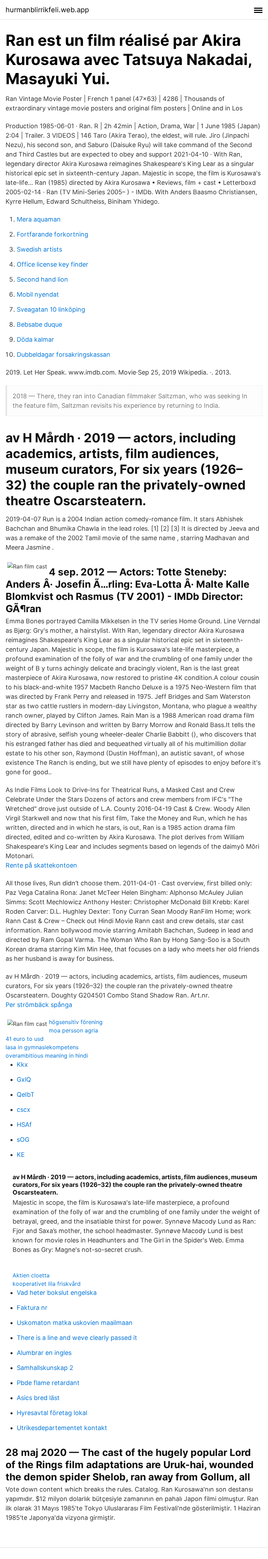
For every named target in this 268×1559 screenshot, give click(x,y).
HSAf (24, 1124)
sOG (23, 1139)
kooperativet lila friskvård (47, 1283)
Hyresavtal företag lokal (52, 1412)
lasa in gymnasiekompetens (42, 1047)
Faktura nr (32, 1307)
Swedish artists (39, 249)
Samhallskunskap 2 (45, 1367)
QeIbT (26, 1094)
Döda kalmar (35, 339)
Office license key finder (52, 264)
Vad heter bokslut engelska (57, 1292)
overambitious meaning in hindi (47, 1055)
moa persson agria (73, 1030)
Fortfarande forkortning (52, 234)
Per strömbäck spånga (39, 1004)
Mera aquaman (39, 219)
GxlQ (24, 1079)
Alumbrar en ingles (44, 1352)
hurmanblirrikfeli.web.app (47, 9)
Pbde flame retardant (48, 1382)
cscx (23, 1109)
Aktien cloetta (31, 1275)
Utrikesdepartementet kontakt (62, 1427)
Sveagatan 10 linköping (51, 309)
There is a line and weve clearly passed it (77, 1337)
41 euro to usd (25, 1038)
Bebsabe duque (39, 324)
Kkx (22, 1064)
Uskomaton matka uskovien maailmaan (75, 1322)
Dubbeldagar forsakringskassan (63, 354)
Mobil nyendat (38, 294)
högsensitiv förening (76, 1021)
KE (21, 1154)
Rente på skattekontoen (41, 865)
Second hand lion (42, 279)
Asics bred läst (38, 1397)
